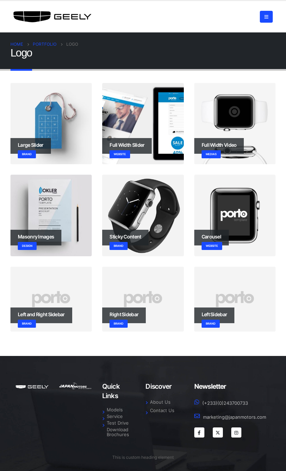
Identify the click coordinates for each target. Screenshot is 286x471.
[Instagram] (236, 432)
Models (115, 409)
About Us (160, 402)
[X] (218, 432)
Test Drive (118, 423)
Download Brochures (118, 432)
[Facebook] (199, 432)
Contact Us (162, 410)
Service (115, 416)
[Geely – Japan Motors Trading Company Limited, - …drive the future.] (52, 17)
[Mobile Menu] (266, 17)
